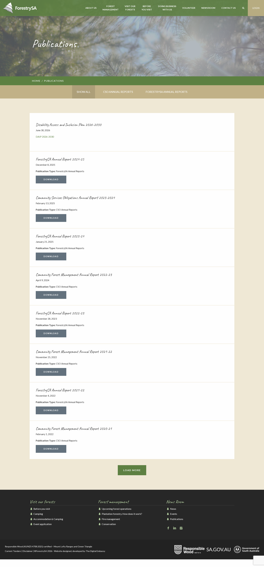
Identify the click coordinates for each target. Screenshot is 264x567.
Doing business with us (167, 8)
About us (90, 8)
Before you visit (146, 8)
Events (173, 513)
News (173, 508)
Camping (38, 513)
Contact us (228, 8)
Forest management (111, 8)
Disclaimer (28, 551)
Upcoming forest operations (116, 508)
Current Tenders (13, 551)
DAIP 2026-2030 (45, 136)
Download (51, 179)
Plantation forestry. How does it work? (121, 513)
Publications (176, 519)
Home (36, 80)
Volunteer (188, 8)
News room (208, 8)
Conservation (108, 524)
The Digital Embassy (95, 551)
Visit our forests (130, 8)
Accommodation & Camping (48, 519)
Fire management (110, 519)
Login (255, 8)
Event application (42, 524)
